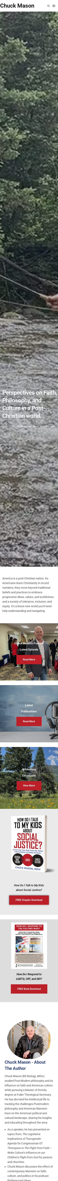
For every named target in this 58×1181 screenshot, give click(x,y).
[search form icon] (48, 6)
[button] (29, 659)
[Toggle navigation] (54, 6)
